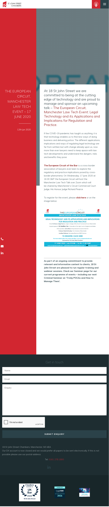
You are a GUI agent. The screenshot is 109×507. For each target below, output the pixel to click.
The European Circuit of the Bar (61, 165)
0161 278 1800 (56, 459)
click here (81, 197)
